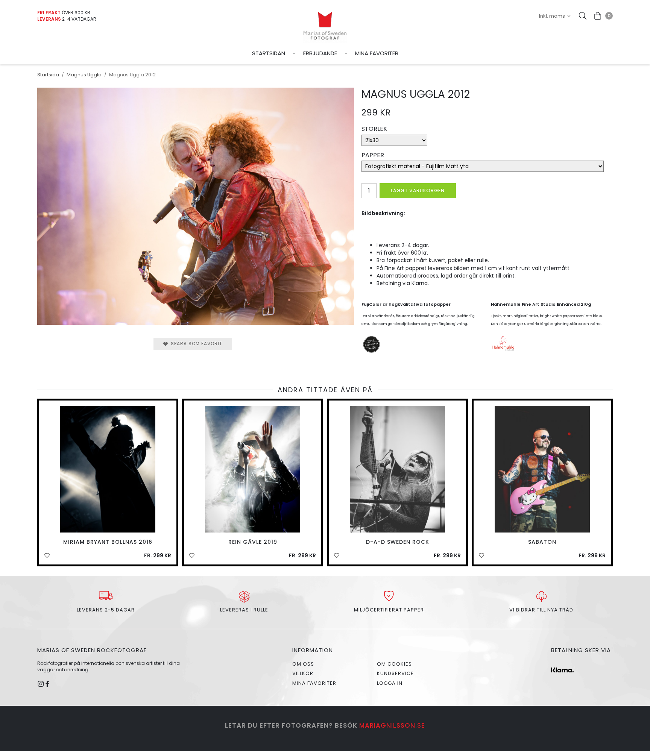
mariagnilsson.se (392, 725)
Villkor (302, 673)
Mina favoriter (376, 53)
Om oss (303, 664)
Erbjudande (320, 53)
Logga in (389, 683)
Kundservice (395, 673)
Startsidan (268, 53)
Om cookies (394, 664)
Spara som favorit (195, 343)
